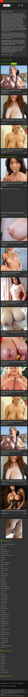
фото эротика (11, 691)
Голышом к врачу (5, 597)
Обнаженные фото (5, 621)
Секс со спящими (5, 672)
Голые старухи (4, 568)
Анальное (3, 656)
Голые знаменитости (5, 562)
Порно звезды (4, 599)
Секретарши (4, 583)
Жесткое (3, 657)
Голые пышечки (4, 573)
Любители (3, 663)
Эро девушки (4, 625)
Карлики (3, 661)
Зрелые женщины (5, 586)
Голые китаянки (4, 608)
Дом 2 (2, 560)
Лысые (2, 548)
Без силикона (4, 616)
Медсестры (3, 581)
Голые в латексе (4, 564)
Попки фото (3, 559)
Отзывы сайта (4, 686)
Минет (2, 665)
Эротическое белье (5, 588)
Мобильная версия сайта (7, 645)
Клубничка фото (4, 623)
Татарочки (3, 605)
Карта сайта (3, 647)
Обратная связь (12, 686)
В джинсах (3, 630)
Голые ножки (4, 590)
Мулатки (3, 577)
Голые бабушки (4, 638)
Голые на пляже (4, 575)
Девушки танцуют (5, 618)
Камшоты (3, 659)
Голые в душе (4, 601)
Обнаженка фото (4, 641)
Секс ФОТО (13, 683)
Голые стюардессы (5, 551)
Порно (2, 654)
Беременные (4, 584)
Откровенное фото (5, 634)
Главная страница (5, 683)
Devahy (6, 5)
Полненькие (3, 607)
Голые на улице (4, 640)
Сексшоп (3, 636)
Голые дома (3, 546)
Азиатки (2, 592)
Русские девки (4, 594)
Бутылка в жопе (4, 595)
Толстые (3, 669)
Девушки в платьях (5, 614)
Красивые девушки (5, 629)
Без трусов (3, 612)
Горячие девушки (5, 632)
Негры (2, 667)
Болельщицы (4, 549)
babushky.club (20, 683)
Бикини (2, 566)
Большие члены (4, 670)
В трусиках (3, 619)
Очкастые (3, 610)
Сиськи (2, 557)
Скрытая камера (4, 570)
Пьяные (2, 572)
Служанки (3, 579)
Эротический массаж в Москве (8, 544)
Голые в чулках (4, 553)
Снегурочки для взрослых (7, 555)
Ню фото (3, 643)
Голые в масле (4, 603)
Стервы (2, 627)
